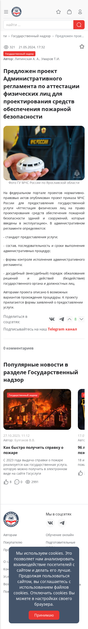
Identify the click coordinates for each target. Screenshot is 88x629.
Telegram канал (62, 329)
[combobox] (44, 24)
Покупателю (12, 542)
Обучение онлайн (60, 535)
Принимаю (44, 615)
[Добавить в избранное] (82, 46)
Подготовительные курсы (60, 544)
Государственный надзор (31, 36)
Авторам (10, 535)
